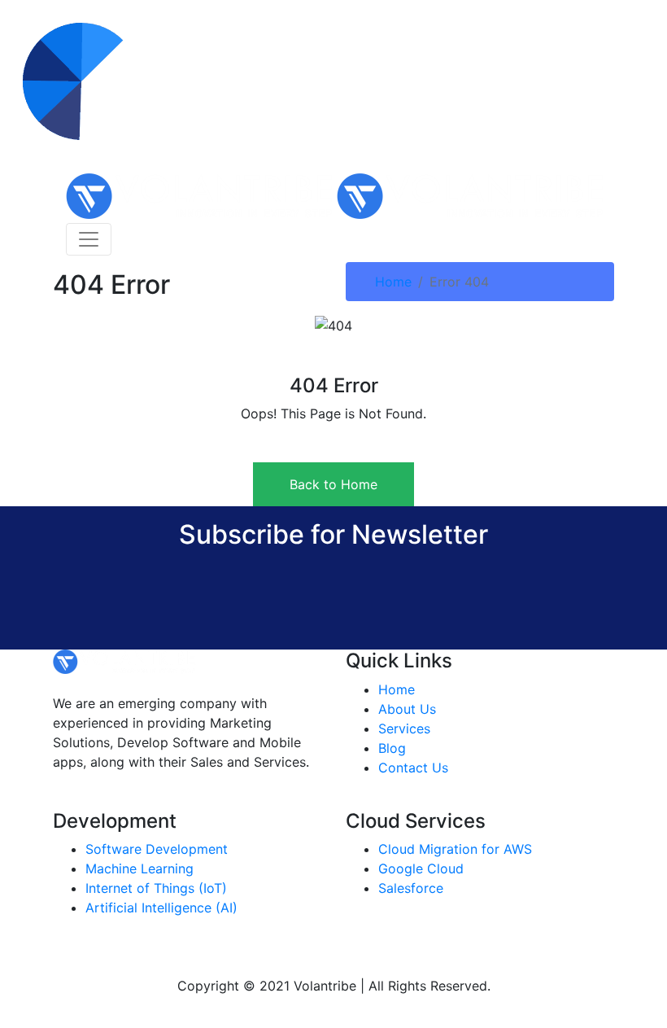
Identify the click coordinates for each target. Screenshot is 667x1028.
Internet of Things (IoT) (156, 888)
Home (393, 281)
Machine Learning (139, 868)
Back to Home (333, 484)
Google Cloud (421, 868)
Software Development (156, 849)
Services (404, 728)
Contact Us (413, 767)
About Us (407, 709)
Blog (392, 748)
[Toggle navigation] (88, 239)
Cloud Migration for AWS (455, 849)
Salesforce (410, 888)
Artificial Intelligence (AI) (161, 907)
